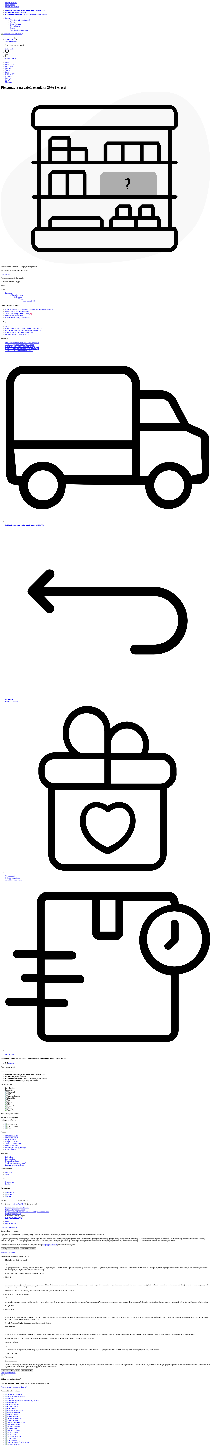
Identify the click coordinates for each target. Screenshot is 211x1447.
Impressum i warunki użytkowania (17, 1208)
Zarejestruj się (10, 1159)
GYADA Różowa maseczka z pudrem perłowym (22, 349)
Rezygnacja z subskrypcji (14, 1218)
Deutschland (20, 1397)
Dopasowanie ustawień (28, 1248)
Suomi (14, 1438)
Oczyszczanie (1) (29, 301)
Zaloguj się (9, 1157)
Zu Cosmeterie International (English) (14, 1387)
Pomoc (7, 18)
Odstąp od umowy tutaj (9, 1227)
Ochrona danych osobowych (15, 1210)
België (14, 1434)
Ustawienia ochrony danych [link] (15, 1216)
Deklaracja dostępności (13, 1214)
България (17, 1424)
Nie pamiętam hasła (12, 1161)
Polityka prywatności (8, 1252)
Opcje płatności (15, 26)
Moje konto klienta (11, 1136)
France (14, 1402)
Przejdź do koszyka (12, 7)
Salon (7, 1174)
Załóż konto (9, 49)
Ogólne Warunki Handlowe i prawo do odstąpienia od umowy (27, 1212)
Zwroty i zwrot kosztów (13, 1144)
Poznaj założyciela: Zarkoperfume (17, 311)
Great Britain (20, 1422)
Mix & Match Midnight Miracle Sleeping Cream (22, 343)
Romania (17, 1444)
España (15, 1414)
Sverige (15, 1420)
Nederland (18, 1418)
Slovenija (17, 1412)
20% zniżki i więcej (16, 295)
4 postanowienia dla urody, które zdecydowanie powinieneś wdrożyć (29, 309)
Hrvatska (17, 1430)
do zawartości (10, 5)
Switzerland (20, 1410)
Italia (12, 1399)
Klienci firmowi (10, 1149)
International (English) (30, 1400)
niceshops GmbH (17, 1204)
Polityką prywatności (49, 1245)
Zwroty (12, 22)
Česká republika (24, 1442)
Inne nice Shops (10, 1223)
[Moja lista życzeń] (7, 52)
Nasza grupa (9, 1182)
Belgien (15, 1432)
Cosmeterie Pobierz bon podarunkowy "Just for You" (23, 330)
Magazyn (8, 1172)
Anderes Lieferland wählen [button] (10, 1391)
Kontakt (12, 28)
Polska (14, 1428)
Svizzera (16, 1406)
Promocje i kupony (11, 1145)
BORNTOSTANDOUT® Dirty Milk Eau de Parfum (23, 328)
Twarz (20, 299)
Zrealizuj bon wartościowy (14, 1165)
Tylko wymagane (13, 1248)
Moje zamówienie (11, 1138)
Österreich (18, 1395)
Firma (7, 1221)
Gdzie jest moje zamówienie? (20, 20)
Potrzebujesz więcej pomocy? (15, 1147)
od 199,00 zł (25, 10)
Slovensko (18, 1436)
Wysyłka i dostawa (11, 1142)
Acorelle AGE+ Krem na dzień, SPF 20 (19, 351)
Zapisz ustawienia (7, 1370)
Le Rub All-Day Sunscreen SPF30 (17, 334)
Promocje (8, 293)
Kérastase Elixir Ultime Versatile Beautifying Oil (22, 347)
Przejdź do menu (11, 3)
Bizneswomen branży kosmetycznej (17, 317)
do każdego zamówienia (26, 14)
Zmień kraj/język (23, 1200)
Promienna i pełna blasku (14, 315)
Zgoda (4, 1248)
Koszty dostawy (15, 24)
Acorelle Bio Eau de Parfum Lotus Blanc (19, 332)
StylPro (7, 326)
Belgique (17, 1426)
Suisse (14, 1408)
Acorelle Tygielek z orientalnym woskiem (19, 345)
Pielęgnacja (18, 297)
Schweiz (16, 1404)
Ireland (14, 1440)
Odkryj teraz (5, 274)
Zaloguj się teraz (11, 41)
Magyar (15, 1416)
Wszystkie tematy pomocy (19, 30)
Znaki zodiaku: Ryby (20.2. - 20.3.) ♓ (19, 314)
